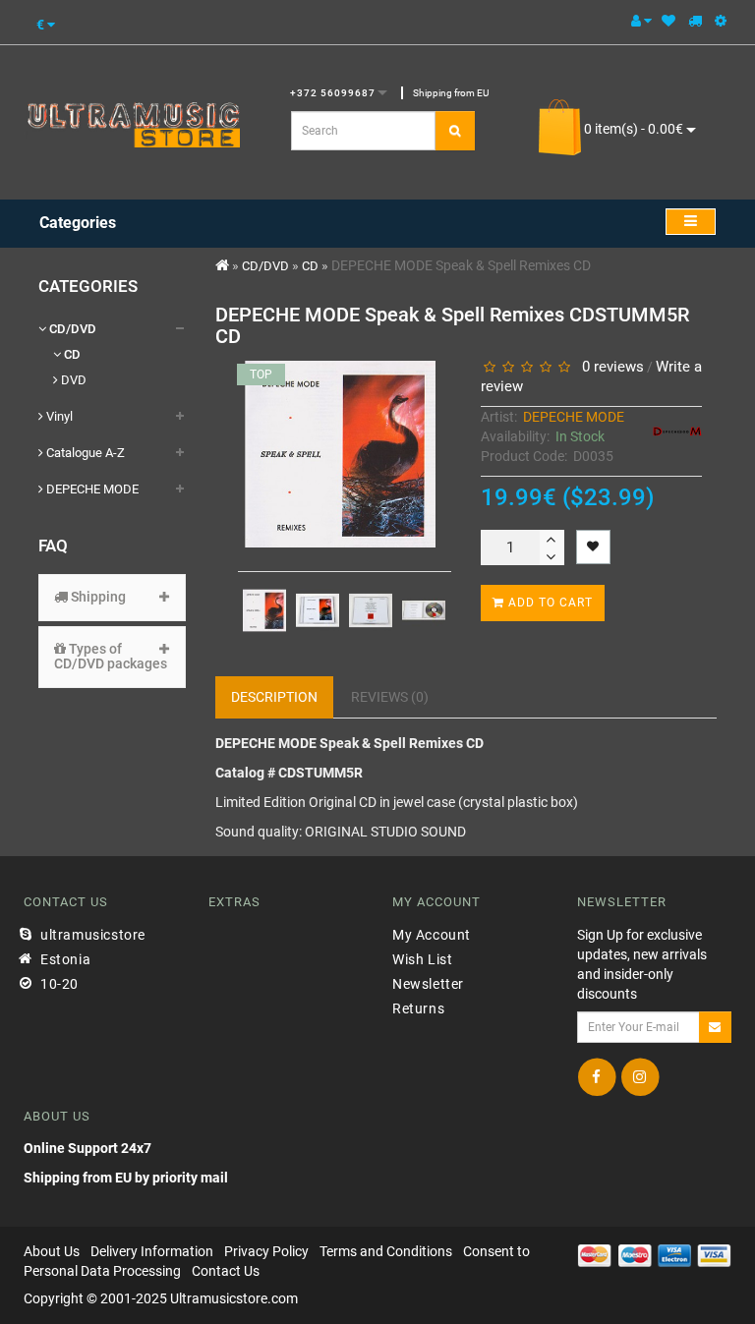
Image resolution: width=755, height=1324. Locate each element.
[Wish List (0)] (668, 21)
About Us (52, 1251)
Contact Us (226, 1271)
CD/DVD (71, 328)
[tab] (112, 597)
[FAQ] (720, 21)
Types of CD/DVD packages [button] (110, 656)
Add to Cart (548, 602)
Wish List (422, 959)
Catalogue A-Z (84, 452)
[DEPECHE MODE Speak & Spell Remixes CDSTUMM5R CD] (264, 610)
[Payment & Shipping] (695, 21)
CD (71, 354)
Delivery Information (151, 1251)
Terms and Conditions (385, 1251)
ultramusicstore (92, 935)
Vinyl (58, 416)
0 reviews (609, 366)
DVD (72, 380)
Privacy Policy (266, 1251)
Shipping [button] (97, 596)
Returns (418, 1008)
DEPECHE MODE (91, 489)
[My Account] (641, 21)
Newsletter (428, 984)
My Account (431, 935)
